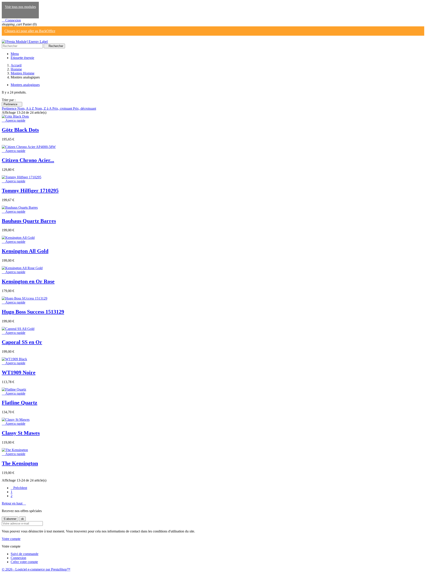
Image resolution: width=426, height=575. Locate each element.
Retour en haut (14, 503)
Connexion (18, 558)
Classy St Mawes (21, 433)
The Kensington (20, 463)
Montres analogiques (25, 85)
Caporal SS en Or (22, 342)
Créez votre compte (24, 562)
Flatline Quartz (19, 402)
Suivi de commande (24, 554)
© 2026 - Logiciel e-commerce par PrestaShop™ (36, 569)
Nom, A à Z (26, 108)
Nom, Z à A (43, 108)
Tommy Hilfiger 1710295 (30, 190)
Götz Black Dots (20, 130)
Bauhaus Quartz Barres (29, 221)
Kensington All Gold (25, 251)
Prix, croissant (62, 108)
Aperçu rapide (13, 120)
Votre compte (11, 539)
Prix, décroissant (84, 108)
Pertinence (12, 104)
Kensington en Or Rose (28, 281)
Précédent (19, 488)
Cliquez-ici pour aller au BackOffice (29, 31)
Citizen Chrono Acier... (28, 160)
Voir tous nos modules (20, 7)
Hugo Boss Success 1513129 (33, 312)
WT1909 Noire (19, 372)
